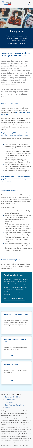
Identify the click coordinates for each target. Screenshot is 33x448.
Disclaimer (8, 403)
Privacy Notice (10, 399)
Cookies (7, 407)
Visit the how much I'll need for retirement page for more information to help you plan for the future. (16, 179)
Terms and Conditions (12, 397)
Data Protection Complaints (14, 405)
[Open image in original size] (6, 3)
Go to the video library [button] (13, 298)
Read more (7, 356)
